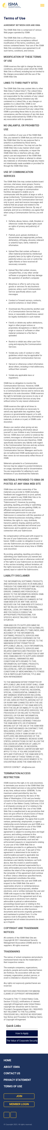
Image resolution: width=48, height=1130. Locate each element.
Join (19, 1096)
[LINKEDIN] (7, 1115)
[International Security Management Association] (11, 5)
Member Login (19, 1104)
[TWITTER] (13, 1115)
